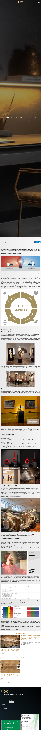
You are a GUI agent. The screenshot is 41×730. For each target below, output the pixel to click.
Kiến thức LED (10, 238)
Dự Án (3, 700)
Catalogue (3, 704)
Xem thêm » (2, 657)
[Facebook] (10, 702)
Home (1, 238)
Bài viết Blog (5, 238)
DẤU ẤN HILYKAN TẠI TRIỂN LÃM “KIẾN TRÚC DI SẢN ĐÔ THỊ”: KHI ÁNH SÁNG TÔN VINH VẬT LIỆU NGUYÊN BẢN (9, 676)
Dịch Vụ (3, 701)
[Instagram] (13, 702)
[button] (3, 2)
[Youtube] (12, 702)
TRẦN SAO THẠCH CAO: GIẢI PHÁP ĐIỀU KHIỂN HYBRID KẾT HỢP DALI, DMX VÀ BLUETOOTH (10, 651)
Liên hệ (3, 705)
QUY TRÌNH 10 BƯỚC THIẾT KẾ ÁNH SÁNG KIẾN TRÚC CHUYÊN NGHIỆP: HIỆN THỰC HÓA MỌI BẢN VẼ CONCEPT (30, 637)
